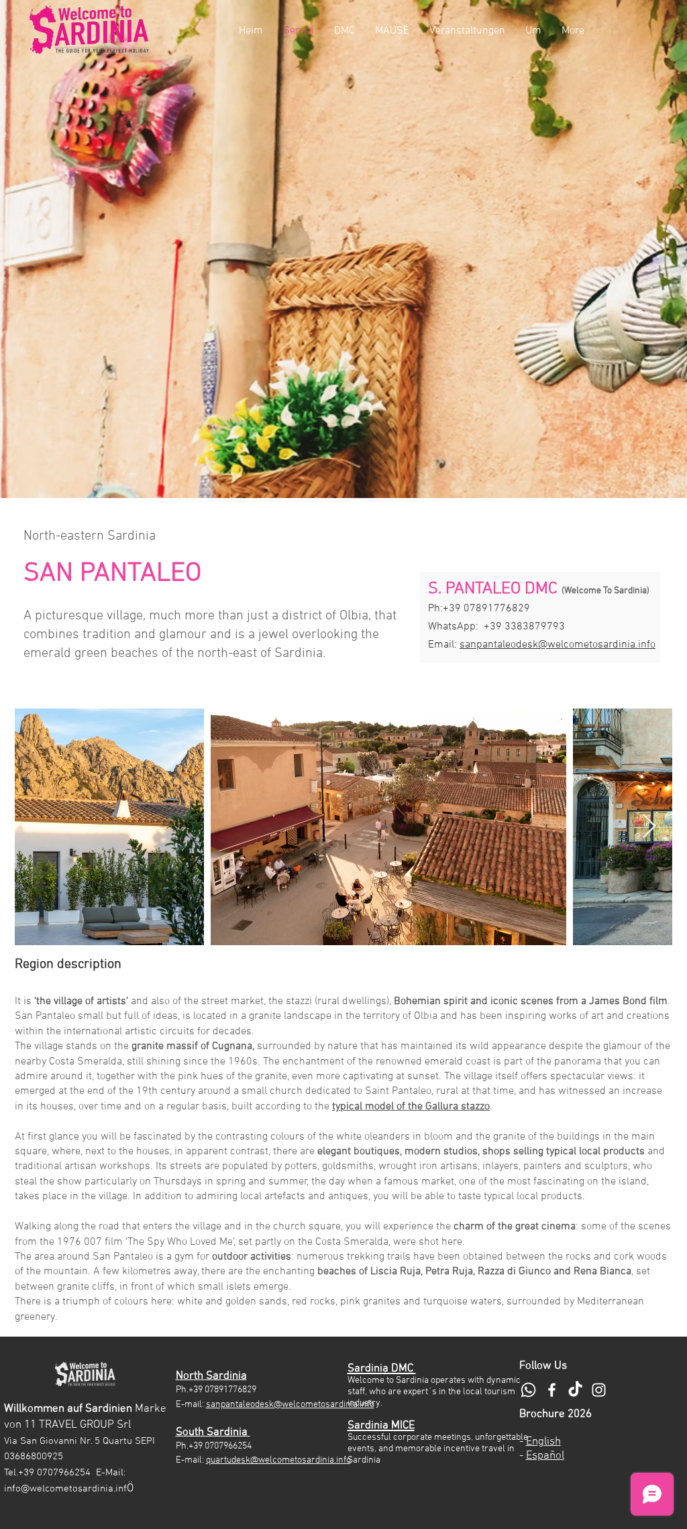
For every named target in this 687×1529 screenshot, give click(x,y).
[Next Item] (649, 827)
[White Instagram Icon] (599, 1390)
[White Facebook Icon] (552, 1390)
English (543, 1442)
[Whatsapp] (528, 1390)
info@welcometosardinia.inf (65, 1489)
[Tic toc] (575, 1390)
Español (545, 1456)
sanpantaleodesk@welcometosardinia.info (557, 645)
